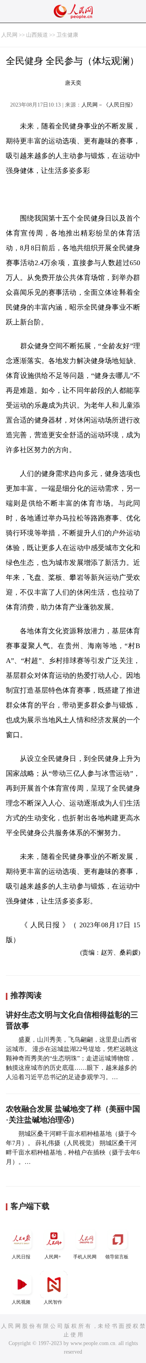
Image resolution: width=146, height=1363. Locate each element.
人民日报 (21, 1257)
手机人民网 (85, 1257)
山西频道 (37, 35)
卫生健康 (67, 35)
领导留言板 (116, 1257)
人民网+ (52, 1257)
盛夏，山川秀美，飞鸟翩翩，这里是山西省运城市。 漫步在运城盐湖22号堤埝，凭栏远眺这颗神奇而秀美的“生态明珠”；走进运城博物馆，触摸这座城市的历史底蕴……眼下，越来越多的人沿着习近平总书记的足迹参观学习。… (72, 1058)
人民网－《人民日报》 (108, 105)
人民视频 (21, 1302)
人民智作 (53, 1302)
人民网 (9, 35)
